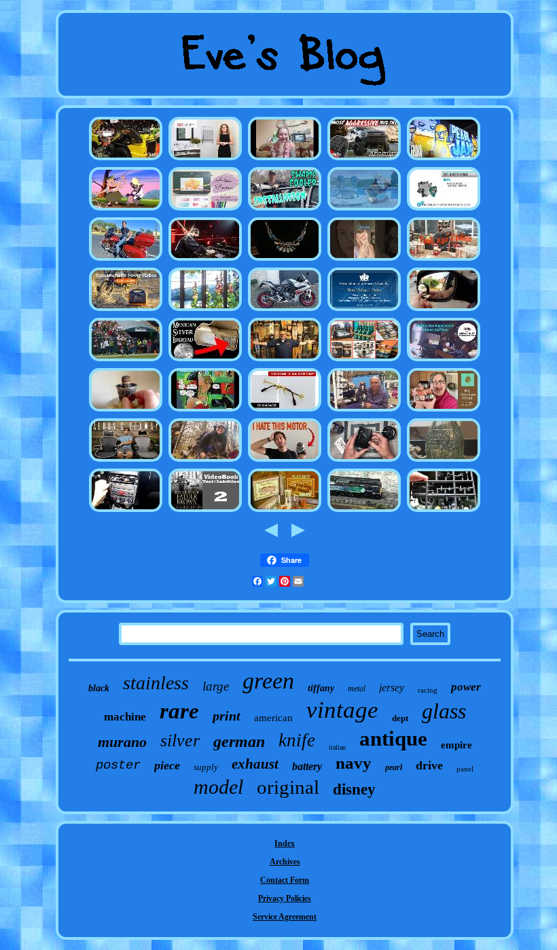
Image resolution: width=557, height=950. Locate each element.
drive (429, 765)
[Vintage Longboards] (284, 360)
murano (122, 741)
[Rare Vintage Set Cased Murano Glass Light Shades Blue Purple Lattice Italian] (284, 411)
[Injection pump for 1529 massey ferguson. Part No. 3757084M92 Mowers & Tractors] (443, 210)
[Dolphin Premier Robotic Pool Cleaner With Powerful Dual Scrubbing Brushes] (364, 210)
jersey (391, 687)
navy (354, 763)
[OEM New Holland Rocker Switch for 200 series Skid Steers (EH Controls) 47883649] (125, 159)
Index (284, 843)
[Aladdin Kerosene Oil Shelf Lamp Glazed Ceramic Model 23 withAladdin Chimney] (125, 411)
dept (400, 718)
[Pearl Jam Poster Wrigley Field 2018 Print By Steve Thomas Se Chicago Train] (443, 159)
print (226, 715)
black (98, 688)
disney (354, 789)
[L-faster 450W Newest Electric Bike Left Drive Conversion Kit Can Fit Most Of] (284, 461)
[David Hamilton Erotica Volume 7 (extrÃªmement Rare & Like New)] (284, 159)
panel (464, 769)
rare (179, 711)
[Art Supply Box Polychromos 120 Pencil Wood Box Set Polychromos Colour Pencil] (205, 210)
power (466, 686)
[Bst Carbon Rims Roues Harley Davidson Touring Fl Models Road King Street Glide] (125, 260)
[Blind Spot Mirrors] (443, 310)
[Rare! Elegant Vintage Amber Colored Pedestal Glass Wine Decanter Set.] (205, 511)
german (239, 741)
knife (296, 740)
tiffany (321, 688)
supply (206, 767)
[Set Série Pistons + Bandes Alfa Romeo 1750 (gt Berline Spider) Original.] (125, 511)
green (268, 680)
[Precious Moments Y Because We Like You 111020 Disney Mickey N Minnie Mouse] (364, 260)
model (218, 786)
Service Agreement (285, 916)
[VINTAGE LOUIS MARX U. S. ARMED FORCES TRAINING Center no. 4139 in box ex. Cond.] (284, 511)
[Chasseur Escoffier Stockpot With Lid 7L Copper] (364, 360)
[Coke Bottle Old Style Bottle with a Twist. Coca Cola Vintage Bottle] (443, 461)
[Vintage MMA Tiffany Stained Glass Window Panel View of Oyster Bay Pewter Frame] (205, 310)
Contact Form (284, 880)
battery (307, 766)
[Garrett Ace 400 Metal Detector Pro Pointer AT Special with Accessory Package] (205, 461)
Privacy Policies (284, 898)
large (215, 686)
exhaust (255, 764)
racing (427, 690)
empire (456, 744)
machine (125, 716)
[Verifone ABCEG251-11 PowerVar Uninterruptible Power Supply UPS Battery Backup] (125, 310)
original (288, 787)
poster (118, 765)
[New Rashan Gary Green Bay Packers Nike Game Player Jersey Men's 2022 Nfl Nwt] (125, 360)
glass (444, 711)
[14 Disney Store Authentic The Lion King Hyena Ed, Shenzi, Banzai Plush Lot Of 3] (125, 210)
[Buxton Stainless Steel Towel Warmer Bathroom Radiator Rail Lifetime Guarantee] (205, 159)
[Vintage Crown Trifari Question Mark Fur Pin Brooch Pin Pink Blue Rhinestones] (284, 260)
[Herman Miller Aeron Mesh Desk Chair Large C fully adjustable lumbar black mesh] (125, 461)
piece (167, 765)
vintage (342, 710)
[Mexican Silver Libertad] (205, 360)
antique (393, 738)
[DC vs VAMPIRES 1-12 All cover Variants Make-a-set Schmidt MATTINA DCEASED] (205, 411)
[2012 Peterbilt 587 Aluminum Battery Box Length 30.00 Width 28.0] (443, 360)
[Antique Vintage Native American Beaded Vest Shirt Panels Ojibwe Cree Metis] (364, 411)
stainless (156, 682)
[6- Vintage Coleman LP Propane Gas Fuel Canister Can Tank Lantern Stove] (443, 260)
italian (337, 747)
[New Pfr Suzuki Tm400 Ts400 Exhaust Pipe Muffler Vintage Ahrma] (284, 310)
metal (356, 688)
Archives (285, 861)
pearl (393, 767)
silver (180, 740)
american (273, 717)
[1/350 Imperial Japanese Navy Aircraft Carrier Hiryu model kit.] (443, 511)
